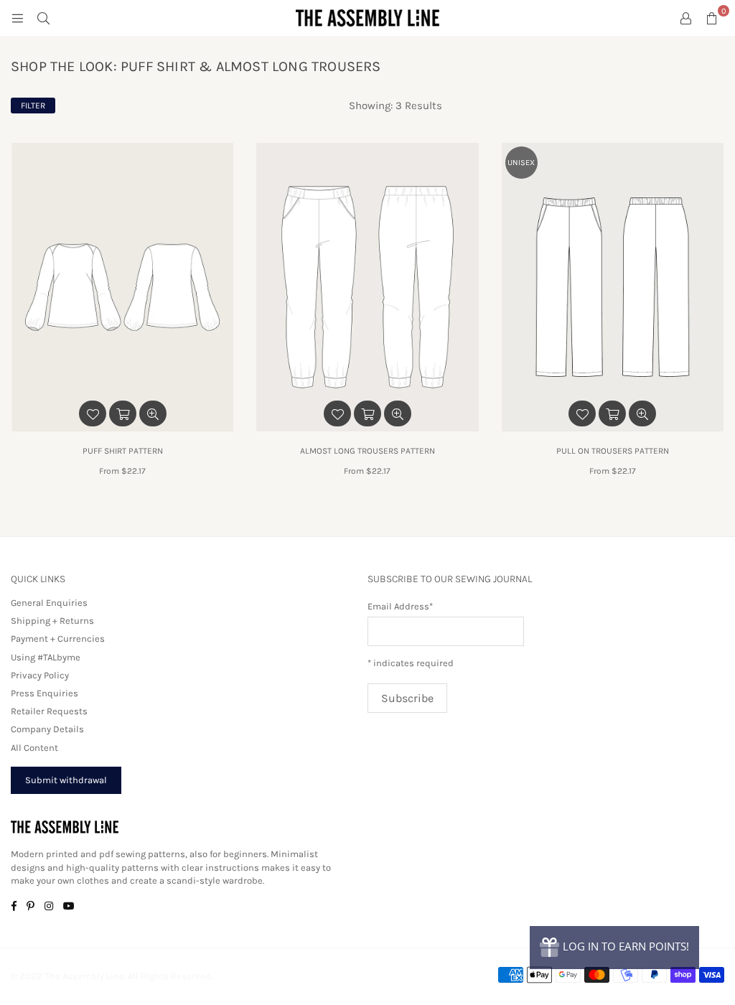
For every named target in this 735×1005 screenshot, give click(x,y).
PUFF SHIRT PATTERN (123, 451)
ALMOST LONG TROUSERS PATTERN (367, 451)
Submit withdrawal (66, 780)
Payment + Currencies (58, 638)
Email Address (400, 606)
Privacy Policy (40, 675)
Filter (33, 105)
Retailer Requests (49, 711)
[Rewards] (614, 947)
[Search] (43, 18)
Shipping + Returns (52, 620)
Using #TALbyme (45, 657)
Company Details (47, 729)
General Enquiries (49, 602)
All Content (34, 747)
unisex (521, 162)
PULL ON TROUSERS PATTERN (612, 451)
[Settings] (685, 18)
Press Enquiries (44, 693)
